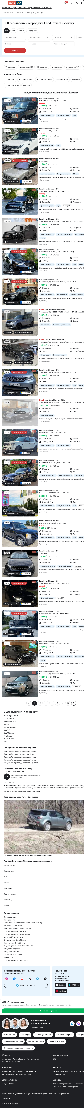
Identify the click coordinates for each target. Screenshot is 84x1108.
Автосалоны (6, 1071)
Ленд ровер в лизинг (11, 952)
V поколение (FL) (72, 67)
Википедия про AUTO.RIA (13, 1041)
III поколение (42, 67)
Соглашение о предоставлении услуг (16, 1094)
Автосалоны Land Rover (13, 926)
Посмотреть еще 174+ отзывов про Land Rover (22, 791)
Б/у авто (6, 1055)
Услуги (11, 1084)
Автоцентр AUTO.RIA (23, 1074)
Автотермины (73, 1087)
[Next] (73, 703)
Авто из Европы (19, 1059)
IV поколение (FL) (26, 67)
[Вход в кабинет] (76, 2)
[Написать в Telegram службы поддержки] (72, 1023)
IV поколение (57, 67)
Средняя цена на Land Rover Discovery (18, 946)
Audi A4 (6, 742)
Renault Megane (9, 727)
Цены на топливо (59, 1087)
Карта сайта (64, 1094)
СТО (54, 1059)
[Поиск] (65, 2)
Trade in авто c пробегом (13, 954)
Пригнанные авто (33, 1059)
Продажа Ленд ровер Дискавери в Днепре (20, 751)
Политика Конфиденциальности (44, 1094)
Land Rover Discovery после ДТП (16, 931)
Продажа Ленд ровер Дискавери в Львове (20, 757)
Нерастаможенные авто (11, 1062)
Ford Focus (8, 736)
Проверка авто (9, 920)
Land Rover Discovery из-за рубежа (17, 934)
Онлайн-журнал (59, 1074)
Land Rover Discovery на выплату (16, 960)
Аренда (4, 1084)
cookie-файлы (19, 1005)
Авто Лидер (25, 1035)
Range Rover (10, 79)
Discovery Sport (62, 79)
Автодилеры (6, 1059)
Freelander (76, 79)
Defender (26, 85)
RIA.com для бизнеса (43, 1035)
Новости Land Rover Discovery (15, 943)
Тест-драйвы (58, 1071)
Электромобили (8, 1074)
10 (68, 703)
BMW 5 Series (9, 733)
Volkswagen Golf (10, 722)
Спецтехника (30, 1071)
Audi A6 (6, 724)
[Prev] (28, 703)
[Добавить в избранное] (71, 2)
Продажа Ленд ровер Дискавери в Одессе (20, 760)
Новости (57, 1067)
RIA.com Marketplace (64, 1035)
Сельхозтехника (9, 1080)
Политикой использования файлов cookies (55, 1005)
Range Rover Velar (12, 85)
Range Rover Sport (26, 79)
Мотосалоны (18, 1071)
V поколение (10, 67)
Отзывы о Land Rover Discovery (15, 940)
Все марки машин (10, 917)
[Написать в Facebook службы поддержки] (78, 1023)
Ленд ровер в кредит (12, 949)
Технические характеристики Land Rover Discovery (23, 923)
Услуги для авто (60, 1055)
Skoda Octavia (9, 719)
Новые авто (7, 1067)
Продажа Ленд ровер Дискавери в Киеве (19, 754)
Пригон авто (8, 957)
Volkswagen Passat (11, 716)
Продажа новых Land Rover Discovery (18, 929)
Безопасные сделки (36, 1041)
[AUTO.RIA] (15, 3)
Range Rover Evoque (44, 79)
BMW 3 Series (9, 739)
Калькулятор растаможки (63, 1084)
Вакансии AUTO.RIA (56, 1041)
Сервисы (57, 1080)
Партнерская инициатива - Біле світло (18, 1048)
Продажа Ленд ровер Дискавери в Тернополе (21, 763)
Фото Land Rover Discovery (14, 937)
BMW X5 (7, 730)
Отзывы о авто (9, 1035)
